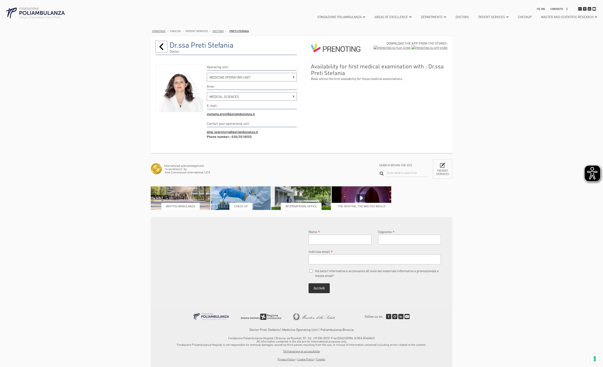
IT (538, 9)
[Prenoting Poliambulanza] (335, 60)
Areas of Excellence (391, 17)
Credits (320, 359)
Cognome (386, 231)
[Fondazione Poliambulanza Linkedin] (400, 316)
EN (543, 9)
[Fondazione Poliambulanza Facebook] (388, 316)
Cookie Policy (305, 359)
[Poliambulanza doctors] (161, 47)
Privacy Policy (286, 359)
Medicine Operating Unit (230, 77)
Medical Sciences (224, 96)
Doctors (462, 17)
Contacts (556, 9)
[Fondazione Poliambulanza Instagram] (394, 316)
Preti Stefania (239, 31)
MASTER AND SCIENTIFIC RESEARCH (567, 17)
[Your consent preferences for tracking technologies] (594, 358)
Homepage (159, 31)
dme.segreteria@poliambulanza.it (232, 132)
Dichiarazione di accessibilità (301, 351)
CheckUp (525, 17)
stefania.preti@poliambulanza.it (231, 114)
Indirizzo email (321, 251)
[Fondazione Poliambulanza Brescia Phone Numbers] (35, 13)
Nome (314, 231)
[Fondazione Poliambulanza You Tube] (407, 316)
